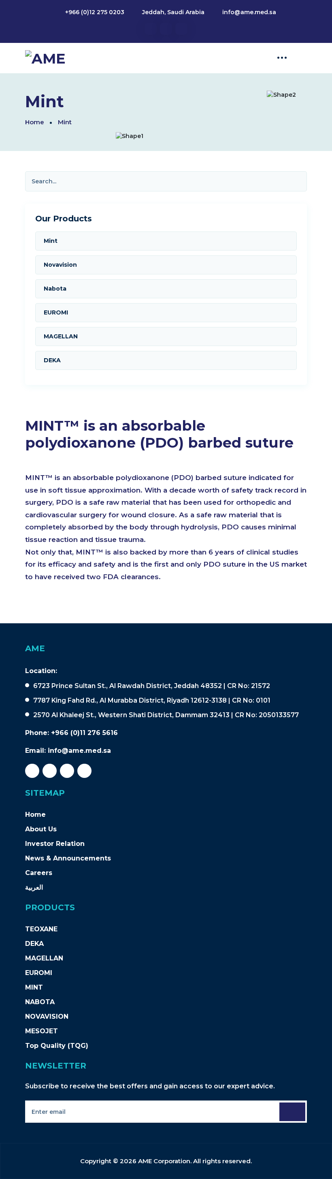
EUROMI (38, 973)
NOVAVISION (46, 1016)
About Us (41, 829)
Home (34, 122)
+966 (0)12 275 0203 (94, 12)
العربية (34, 887)
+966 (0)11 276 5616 (84, 733)
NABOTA (40, 1002)
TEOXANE (41, 929)
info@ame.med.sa (249, 12)
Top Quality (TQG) (56, 1045)
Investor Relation (55, 844)
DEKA (34, 943)
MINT (34, 987)
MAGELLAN (44, 958)
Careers (38, 873)
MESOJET (41, 1031)
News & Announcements (68, 858)
